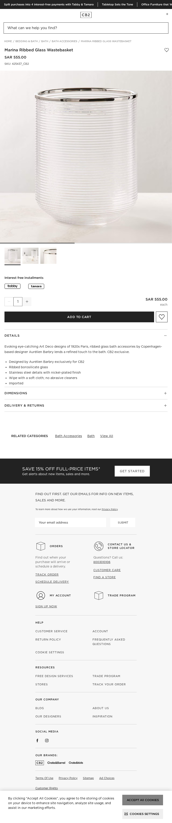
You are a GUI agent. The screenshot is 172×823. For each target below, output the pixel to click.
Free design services (54, 676)
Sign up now (46, 606)
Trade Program (121, 595)
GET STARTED (132, 471)
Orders (56, 546)
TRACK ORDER (47, 574)
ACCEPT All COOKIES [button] (143, 800)
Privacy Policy (110, 509)
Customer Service (51, 631)
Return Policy (48, 639)
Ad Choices (106, 778)
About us (100, 708)
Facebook (37, 741)
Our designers (48, 716)
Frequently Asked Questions (108, 642)
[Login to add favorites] (166, 50)
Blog (39, 708)
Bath (91, 436)
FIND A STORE (104, 577)
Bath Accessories (68, 436)
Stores (41, 684)
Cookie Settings (49, 652)
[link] (12, 15)
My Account (60, 595)
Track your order (109, 684)
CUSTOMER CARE (107, 570)
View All (106, 436)
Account (100, 631)
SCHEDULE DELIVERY (52, 581)
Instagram (47, 741)
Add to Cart (79, 317)
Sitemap (88, 778)
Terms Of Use (44, 778)
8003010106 (101, 562)
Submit (123, 522)
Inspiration (102, 716)
